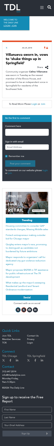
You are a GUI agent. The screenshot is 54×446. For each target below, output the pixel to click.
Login (34, 104)
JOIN (14, 25)
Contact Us (33, 335)
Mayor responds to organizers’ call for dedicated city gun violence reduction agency (26, 261)
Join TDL (6, 335)
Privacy (30, 339)
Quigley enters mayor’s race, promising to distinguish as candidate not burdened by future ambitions (26, 248)
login (45, 170)
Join (43, 104)
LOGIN (7, 25)
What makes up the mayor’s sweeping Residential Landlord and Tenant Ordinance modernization (25, 286)
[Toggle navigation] (42, 7)
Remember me (16, 156)
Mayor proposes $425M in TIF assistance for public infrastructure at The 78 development (27, 273)
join (10, 173)
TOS (4, 342)
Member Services (11, 339)
